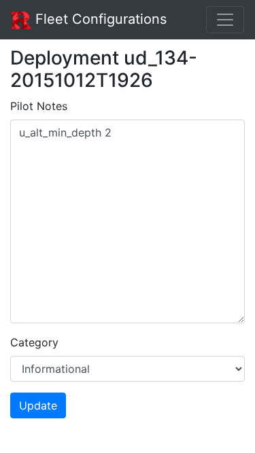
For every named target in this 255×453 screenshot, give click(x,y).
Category (34, 342)
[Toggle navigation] (225, 19)
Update (38, 405)
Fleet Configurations (99, 19)
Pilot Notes (38, 106)
